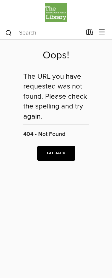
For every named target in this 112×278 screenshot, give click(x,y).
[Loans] (89, 33)
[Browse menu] (102, 32)
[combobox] (43, 33)
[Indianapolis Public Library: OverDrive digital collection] (56, 12)
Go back (56, 153)
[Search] (8, 32)
